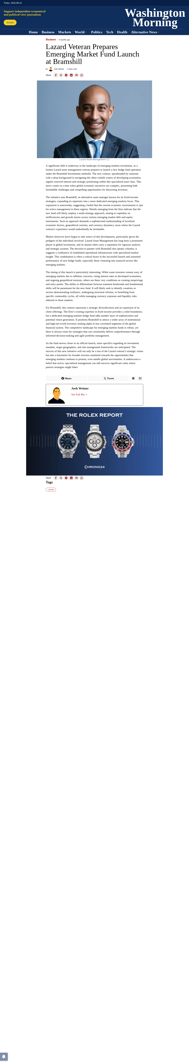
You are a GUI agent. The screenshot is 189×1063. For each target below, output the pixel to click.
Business (51, 39)
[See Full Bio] (86, 395)
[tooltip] (55, 75)
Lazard (51, 489)
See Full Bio (78, 394)
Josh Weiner (59, 69)
